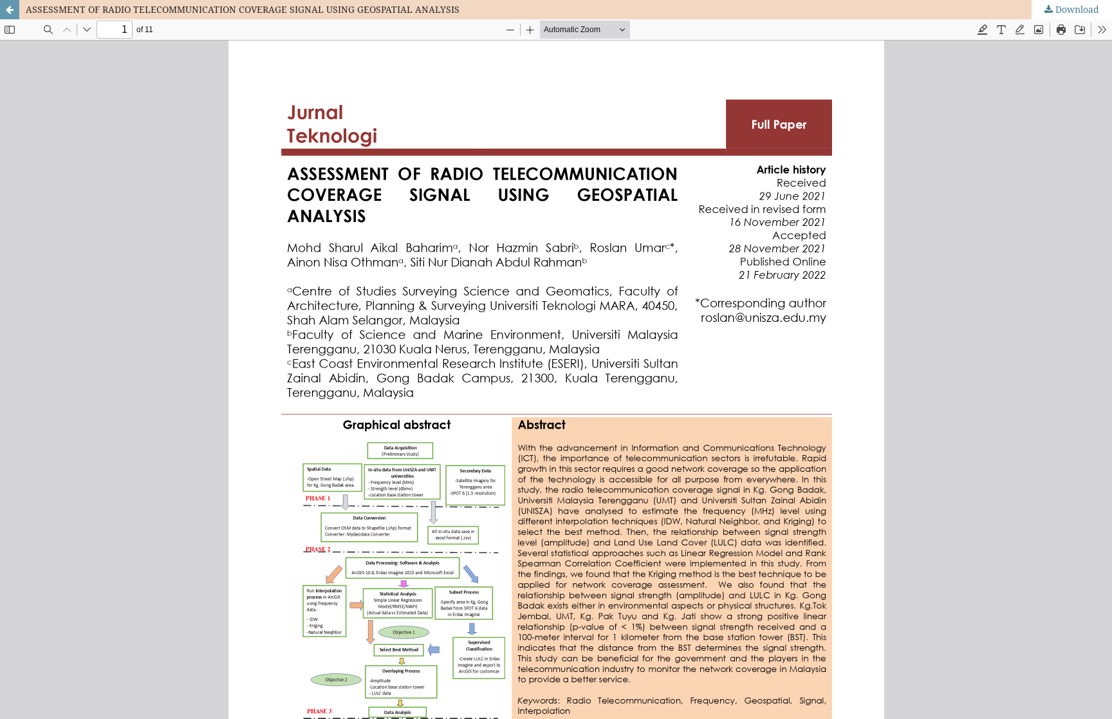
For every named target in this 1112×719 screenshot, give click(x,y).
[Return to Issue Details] (9, 9)
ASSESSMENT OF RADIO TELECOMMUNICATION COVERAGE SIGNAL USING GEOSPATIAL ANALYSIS (242, 9)
